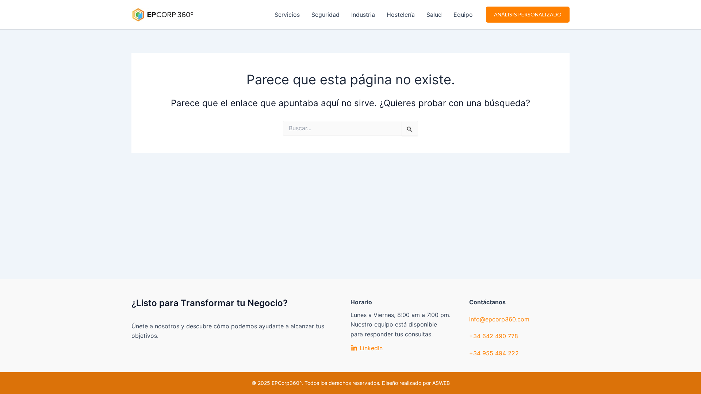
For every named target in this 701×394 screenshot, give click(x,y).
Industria (363, 14)
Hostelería (401, 14)
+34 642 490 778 (493, 336)
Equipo (463, 14)
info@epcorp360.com (499, 319)
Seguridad (325, 14)
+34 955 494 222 (494, 353)
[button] (528, 15)
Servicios (287, 14)
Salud (434, 14)
